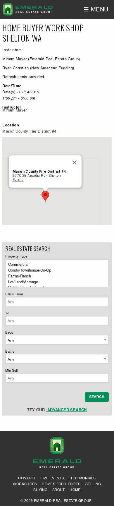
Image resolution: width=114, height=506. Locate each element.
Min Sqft (11, 370)
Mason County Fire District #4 (29, 131)
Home (75, 489)
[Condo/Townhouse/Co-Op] (55, 270)
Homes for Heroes (61, 484)
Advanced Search (66, 409)
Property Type (16, 256)
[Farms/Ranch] (55, 276)
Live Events (52, 478)
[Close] (75, 162)
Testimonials (82, 478)
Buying (40, 489)
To (7, 313)
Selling (93, 484)
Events (18, 180)
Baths (9, 351)
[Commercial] (55, 264)
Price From (14, 293)
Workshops (25, 484)
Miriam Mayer (14, 110)
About (58, 489)
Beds (9, 332)
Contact (27, 478)
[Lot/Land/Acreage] (55, 282)
